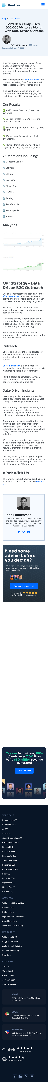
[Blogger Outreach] (24, 942)
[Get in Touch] (24, 971)
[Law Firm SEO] (24, 852)
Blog (4, 18)
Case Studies (14, 18)
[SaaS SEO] (24, 834)
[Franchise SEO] (24, 883)
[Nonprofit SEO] (24, 888)
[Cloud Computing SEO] (24, 839)
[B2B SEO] (24, 874)
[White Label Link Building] (24, 904)
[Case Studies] (24, 976)
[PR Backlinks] (24, 913)
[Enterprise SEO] (24, 825)
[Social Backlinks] (24, 922)
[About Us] (24, 967)
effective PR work (12, 296)
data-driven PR (32, 79)
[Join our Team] (24, 980)
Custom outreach (11, 365)
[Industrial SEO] (24, 879)
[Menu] (43, 5)
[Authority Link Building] (24, 947)
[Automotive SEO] (24, 861)
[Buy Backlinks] (24, 908)
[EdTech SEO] (24, 892)
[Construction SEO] (24, 870)
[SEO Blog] (24, 955)
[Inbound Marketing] (24, 951)
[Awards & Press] (24, 985)
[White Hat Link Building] (24, 926)
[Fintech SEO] (24, 848)
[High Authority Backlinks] (24, 917)
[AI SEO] (24, 830)
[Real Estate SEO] (24, 857)
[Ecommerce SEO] (24, 821)
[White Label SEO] (24, 938)
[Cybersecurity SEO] (24, 843)
